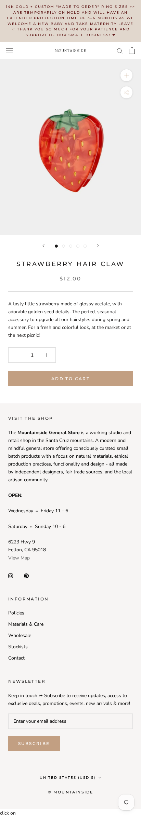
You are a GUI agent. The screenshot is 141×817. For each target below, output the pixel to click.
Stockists (18, 646)
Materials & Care (25, 624)
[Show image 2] (63, 246)
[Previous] (43, 245)
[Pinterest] (26, 575)
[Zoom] (126, 75)
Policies (16, 613)
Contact (16, 658)
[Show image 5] (85, 246)
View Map (19, 558)
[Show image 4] (77, 246)
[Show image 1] (56, 246)
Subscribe (34, 743)
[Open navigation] (9, 50)
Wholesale (19, 635)
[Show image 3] (70, 246)
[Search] (120, 51)
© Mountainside (70, 792)
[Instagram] (10, 575)
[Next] (98, 245)
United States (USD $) (67, 777)
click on (8, 813)
